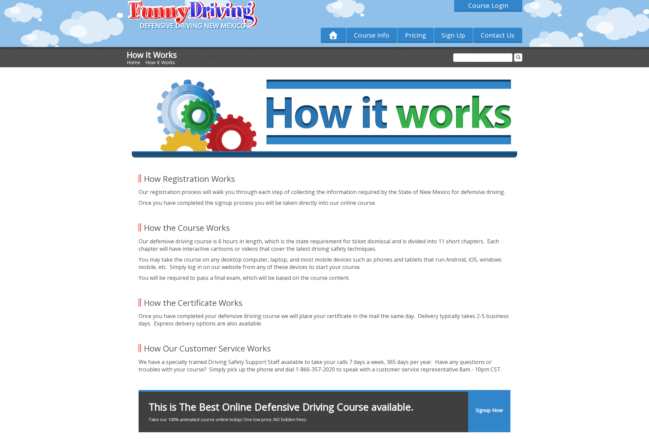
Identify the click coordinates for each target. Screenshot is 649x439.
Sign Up (453, 35)
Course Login (488, 5)
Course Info (371, 35)
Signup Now (489, 410)
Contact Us (497, 35)
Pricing (415, 35)
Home (133, 62)
